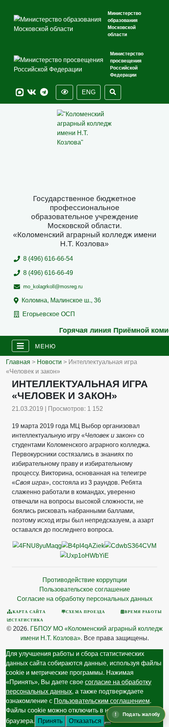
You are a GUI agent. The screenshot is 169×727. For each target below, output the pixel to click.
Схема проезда (85, 611)
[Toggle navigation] (20, 346)
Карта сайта (29, 611)
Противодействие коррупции (84, 580)
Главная (18, 362)
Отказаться (85, 721)
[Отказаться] (108, 723)
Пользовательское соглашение (84, 589)
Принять (50, 721)
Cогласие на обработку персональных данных (84, 598)
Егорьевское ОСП (48, 314)
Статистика (27, 620)
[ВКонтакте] (31, 92)
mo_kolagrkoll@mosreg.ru (53, 286)
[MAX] (20, 92)
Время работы (143, 611)
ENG (89, 92)
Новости (49, 362)
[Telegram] (44, 92)
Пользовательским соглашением (102, 701)
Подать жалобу (141, 714)
